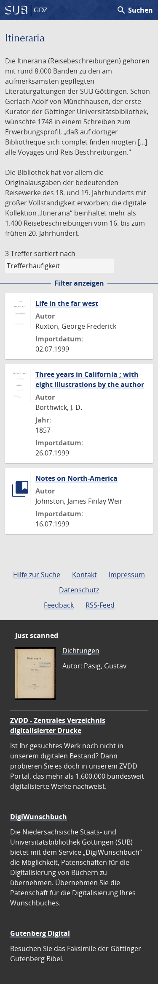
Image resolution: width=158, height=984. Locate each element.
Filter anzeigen (79, 283)
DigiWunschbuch (38, 816)
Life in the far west (66, 303)
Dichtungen (80, 650)
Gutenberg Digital (40, 933)
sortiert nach (54, 253)
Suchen (134, 10)
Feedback (59, 605)
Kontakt (84, 574)
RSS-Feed (100, 605)
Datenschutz (79, 589)
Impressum (127, 574)
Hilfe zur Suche (36, 574)
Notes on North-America (76, 478)
